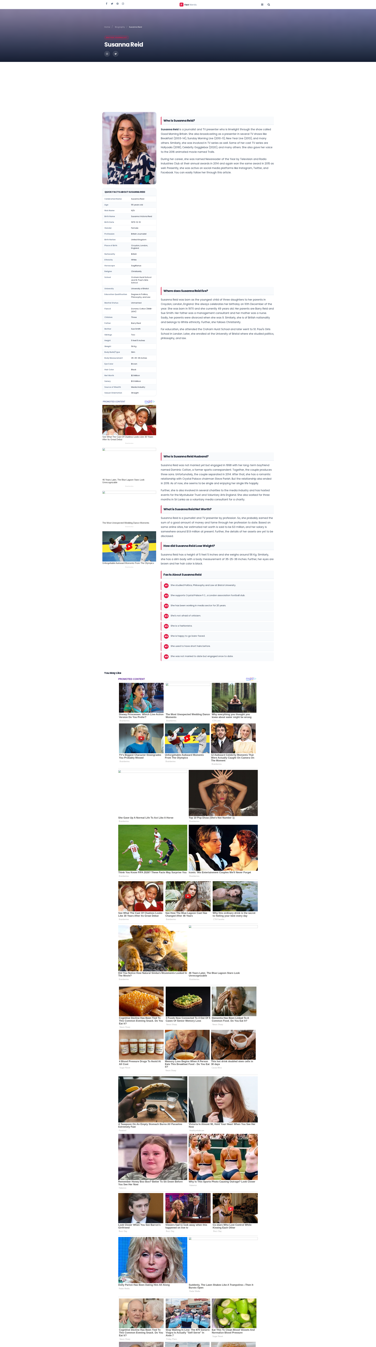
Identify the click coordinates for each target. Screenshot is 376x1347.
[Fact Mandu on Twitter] (112, 3)
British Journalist (116, 37)
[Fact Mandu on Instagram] (123, 3)
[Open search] (269, 4)
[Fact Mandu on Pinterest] (117, 3)
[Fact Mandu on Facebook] (106, 3)
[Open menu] (262, 4)
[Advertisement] (188, 84)
